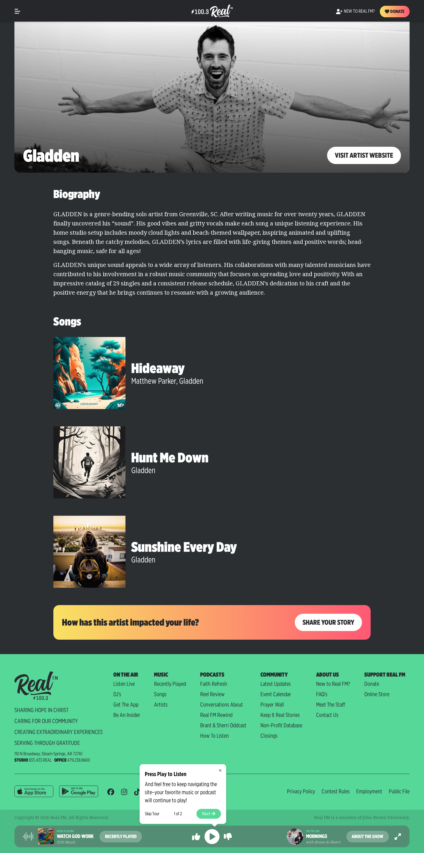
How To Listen (214, 735)
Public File (399, 791)
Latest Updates (275, 683)
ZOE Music (66, 842)
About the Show (367, 836)
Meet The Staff (330, 704)
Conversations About (221, 704)
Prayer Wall (272, 704)
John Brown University (386, 817)
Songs (160, 694)
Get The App (125, 704)
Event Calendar (275, 694)
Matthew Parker (153, 381)
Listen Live (124, 683)
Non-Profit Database (281, 725)
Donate (396, 11)
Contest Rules (336, 791)
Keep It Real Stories (280, 714)
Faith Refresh (213, 683)
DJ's (117, 694)
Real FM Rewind (216, 714)
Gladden (191, 381)
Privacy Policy (301, 791)
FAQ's (321, 694)
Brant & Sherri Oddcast (223, 725)
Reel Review (212, 694)
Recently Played (170, 683)
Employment (369, 791)
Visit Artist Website (364, 155)
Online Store (376, 694)
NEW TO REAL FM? (359, 11)
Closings (268, 735)
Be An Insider (126, 714)
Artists (161, 704)
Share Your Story (328, 622)
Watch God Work (75, 836)
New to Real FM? (333, 683)
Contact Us (327, 714)
